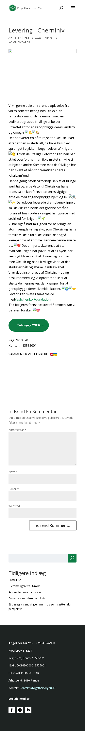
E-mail (13, 489)
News (48, 37)
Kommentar (17, 430)
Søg (72, 558)
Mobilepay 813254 (29, 325)
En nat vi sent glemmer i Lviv (26, 598)
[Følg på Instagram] (20, 710)
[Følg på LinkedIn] (28, 710)
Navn (13, 472)
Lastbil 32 (14, 580)
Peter (17, 37)
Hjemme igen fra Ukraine (24, 586)
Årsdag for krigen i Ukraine (25, 592)
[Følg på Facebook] (11, 710)
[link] (33, 299)
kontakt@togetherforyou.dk (37, 688)
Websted (14, 506)
